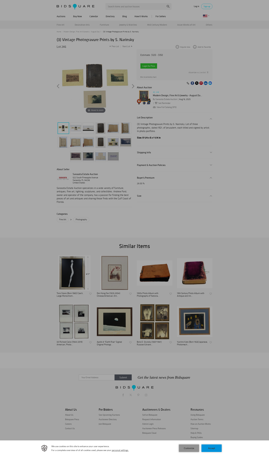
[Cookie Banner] (134, 448)
